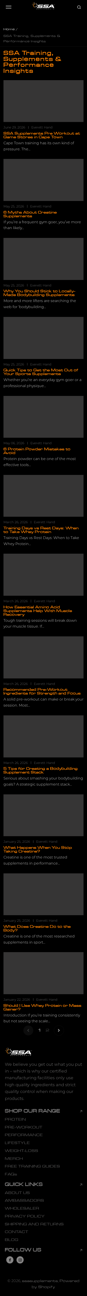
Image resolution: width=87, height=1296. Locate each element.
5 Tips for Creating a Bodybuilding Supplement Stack (40, 770)
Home (9, 29)
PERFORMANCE (24, 1135)
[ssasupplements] (43, 7)
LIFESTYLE (17, 1143)
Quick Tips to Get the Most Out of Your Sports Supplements (40, 372)
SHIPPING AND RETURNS (34, 1224)
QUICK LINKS (24, 1184)
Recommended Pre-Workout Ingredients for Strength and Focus (42, 691)
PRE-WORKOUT (23, 1127)
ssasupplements (40, 1281)
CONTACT (16, 1232)
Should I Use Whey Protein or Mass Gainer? (42, 1007)
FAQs (11, 1174)
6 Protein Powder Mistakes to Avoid (37, 451)
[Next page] (59, 1030)
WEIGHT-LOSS (21, 1150)
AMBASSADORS (24, 1200)
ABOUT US (17, 1193)
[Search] (79, 7)
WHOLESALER (22, 1208)
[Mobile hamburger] (8, 7)
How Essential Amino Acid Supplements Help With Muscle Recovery (37, 610)
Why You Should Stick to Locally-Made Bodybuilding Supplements (39, 293)
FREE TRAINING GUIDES (32, 1166)
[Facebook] (10, 1260)
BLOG (11, 1239)
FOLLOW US (23, 1250)
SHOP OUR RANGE (32, 1111)
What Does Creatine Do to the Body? (37, 928)
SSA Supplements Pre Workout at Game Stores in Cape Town (41, 135)
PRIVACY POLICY (25, 1216)
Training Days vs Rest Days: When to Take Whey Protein (41, 530)
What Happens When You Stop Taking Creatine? (37, 849)
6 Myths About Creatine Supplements (30, 214)
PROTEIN (15, 1119)
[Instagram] (20, 1260)
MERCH (14, 1158)
